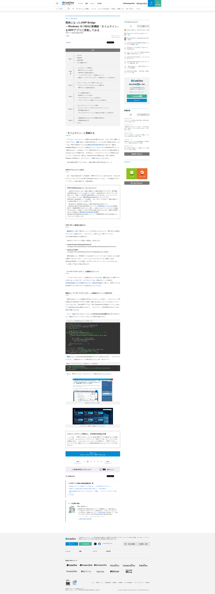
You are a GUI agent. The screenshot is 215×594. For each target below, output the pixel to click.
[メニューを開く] (57, 3)
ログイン (138, 100)
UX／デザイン (130, 9)
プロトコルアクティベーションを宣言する (89, 98)
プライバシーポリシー (139, 582)
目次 (93, 50)
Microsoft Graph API (94, 145)
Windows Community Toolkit (89, 212)
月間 (143, 26)
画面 (68, 357)
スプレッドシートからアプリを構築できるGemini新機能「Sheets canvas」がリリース (138, 52)
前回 (77, 142)
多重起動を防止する (83, 120)
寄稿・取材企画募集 (129, 544)
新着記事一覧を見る (137, 154)
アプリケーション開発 (82, 9)
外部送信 (147, 582)
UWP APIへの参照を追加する (86, 72)
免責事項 (115, 582)
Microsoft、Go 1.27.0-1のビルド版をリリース (137, 33)
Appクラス (75, 314)
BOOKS (99, 3)
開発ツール (121, 9)
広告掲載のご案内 (143, 544)
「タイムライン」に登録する (84, 68)
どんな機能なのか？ (82, 62)
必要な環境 (80, 60)
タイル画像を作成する (84, 93)
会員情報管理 (108, 582)
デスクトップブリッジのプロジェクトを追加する (91, 85)
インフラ (93, 9)
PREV (78, 461)
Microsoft (68, 42)
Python (113, 9)
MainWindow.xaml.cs (90, 197)
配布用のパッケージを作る (85, 95)
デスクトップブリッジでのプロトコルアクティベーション (93, 108)
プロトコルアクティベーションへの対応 (87, 105)
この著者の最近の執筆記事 (85, 519)
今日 (131, 26)
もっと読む (71, 494)
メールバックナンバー (138, 92)
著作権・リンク (99, 582)
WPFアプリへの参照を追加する (86, 87)
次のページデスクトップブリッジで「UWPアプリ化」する (92, 454)
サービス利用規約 (128, 582)
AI (73, 9)
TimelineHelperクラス (72, 283)
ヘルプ (92, 582)
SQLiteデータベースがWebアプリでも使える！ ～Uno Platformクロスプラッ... (90, 486)
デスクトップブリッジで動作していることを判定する (92, 100)
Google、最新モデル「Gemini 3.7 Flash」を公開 (138, 30)
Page (70, 59)
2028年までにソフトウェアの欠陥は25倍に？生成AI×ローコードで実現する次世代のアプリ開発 (136, 142)
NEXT (107, 461)
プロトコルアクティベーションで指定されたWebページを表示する (96, 112)
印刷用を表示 (71, 476)
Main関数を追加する (83, 110)
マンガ (138, 9)
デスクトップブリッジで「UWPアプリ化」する (89, 83)
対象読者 (79, 58)
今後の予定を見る (137, 183)
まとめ (79, 123)
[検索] (68, 9)
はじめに (79, 55)
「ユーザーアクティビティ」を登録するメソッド (91, 75)
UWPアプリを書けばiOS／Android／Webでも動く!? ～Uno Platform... (88, 488)
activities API (70, 147)
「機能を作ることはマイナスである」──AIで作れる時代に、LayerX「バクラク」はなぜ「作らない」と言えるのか (136, 128)
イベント (92, 3)
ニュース (80, 3)
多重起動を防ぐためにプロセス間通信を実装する (91, 118)
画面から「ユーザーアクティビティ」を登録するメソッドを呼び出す (96, 77)
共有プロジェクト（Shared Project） (91, 283)
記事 (86, 3)
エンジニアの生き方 (103, 9)
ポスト (110, 42)
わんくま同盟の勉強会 (100, 512)
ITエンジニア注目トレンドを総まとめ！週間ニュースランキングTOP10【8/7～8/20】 (136, 135)
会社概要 (120, 582)
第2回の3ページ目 (72, 231)
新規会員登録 (137, 96)
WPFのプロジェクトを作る (85, 70)
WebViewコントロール (105, 206)
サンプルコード (77, 191)
